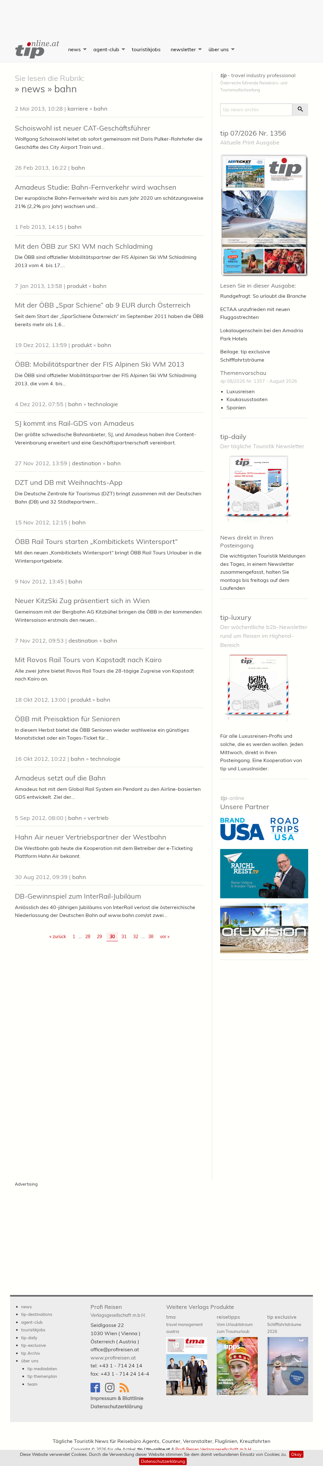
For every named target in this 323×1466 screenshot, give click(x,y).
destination (86, 463)
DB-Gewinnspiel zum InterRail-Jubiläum (78, 896)
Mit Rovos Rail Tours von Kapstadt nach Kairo (88, 659)
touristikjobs (146, 49)
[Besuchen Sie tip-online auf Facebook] (98, 1390)
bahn (101, 108)
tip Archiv (30, 1353)
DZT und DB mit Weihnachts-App (68, 482)
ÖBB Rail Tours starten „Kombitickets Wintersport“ (96, 541)
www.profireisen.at (113, 1357)
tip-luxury (235, 617)
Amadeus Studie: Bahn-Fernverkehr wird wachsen (95, 187)
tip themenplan (42, 1376)
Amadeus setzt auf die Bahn (60, 777)
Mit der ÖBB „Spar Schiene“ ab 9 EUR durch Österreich (103, 305)
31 (123, 936)
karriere (78, 108)
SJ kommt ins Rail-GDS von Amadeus (74, 423)
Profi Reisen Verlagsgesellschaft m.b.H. (213, 1449)
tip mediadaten (42, 1368)
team (32, 1384)
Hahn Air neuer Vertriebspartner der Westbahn (90, 837)
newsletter (183, 49)
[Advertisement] (161, 14)
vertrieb (98, 818)
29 (99, 936)
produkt (77, 286)
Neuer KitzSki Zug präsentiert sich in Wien (82, 600)
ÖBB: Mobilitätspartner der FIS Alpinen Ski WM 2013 (99, 364)
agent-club (106, 49)
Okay (296, 1454)
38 (150, 936)
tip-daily (233, 436)
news (74, 49)
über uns (218, 49)
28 (87, 936)
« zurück (58, 936)
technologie (103, 404)
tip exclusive (284, 1324)
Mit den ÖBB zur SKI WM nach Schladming (84, 246)
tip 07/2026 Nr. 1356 (253, 133)
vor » (164, 936)
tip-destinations (36, 1314)
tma (184, 1324)
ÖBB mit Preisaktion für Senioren (67, 718)
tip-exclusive (33, 1345)
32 (135, 936)
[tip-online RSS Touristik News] (126, 1390)
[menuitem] (36, 49)
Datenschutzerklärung (163, 1461)
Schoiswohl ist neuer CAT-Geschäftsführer (82, 128)
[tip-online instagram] (112, 1390)
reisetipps (235, 1324)
